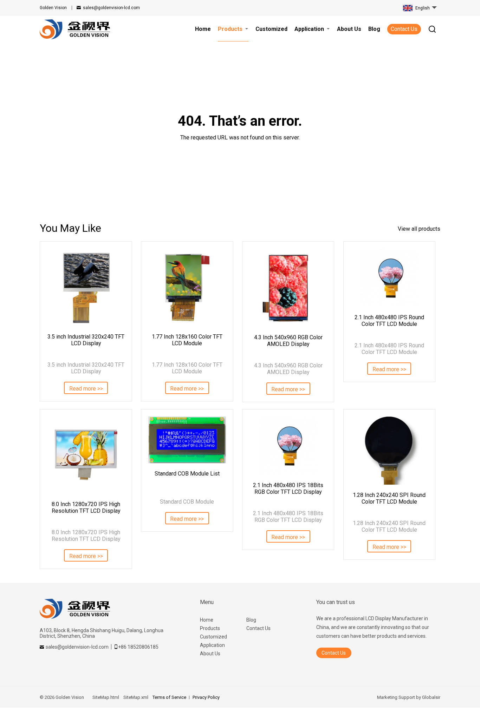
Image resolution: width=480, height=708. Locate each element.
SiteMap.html (105, 697)
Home (206, 620)
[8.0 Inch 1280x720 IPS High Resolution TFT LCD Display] (85, 455)
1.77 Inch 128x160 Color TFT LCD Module (187, 340)
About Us (210, 653)
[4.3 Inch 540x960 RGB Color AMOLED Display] (288, 288)
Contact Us (404, 29)
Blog (251, 620)
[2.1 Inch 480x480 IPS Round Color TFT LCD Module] (389, 278)
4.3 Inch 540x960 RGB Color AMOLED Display (288, 340)
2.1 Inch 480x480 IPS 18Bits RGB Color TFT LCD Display (288, 488)
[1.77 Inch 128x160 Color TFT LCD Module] (187, 287)
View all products (419, 228)
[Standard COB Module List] (187, 440)
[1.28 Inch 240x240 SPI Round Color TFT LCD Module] (389, 451)
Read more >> (86, 388)
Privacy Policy (206, 697)
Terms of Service (169, 697)
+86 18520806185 (138, 647)
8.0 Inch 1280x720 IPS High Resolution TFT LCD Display (86, 507)
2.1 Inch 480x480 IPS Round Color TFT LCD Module (389, 320)
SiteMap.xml (135, 697)
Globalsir (431, 697)
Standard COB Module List (187, 473)
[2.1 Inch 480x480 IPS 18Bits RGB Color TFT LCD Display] (288, 446)
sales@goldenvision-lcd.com (111, 7)
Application (212, 645)
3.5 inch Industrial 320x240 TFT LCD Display (85, 340)
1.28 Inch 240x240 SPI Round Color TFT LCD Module (389, 498)
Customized (213, 637)
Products (210, 628)
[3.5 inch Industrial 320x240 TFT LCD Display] (85, 287)
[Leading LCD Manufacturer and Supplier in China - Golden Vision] (75, 29)
